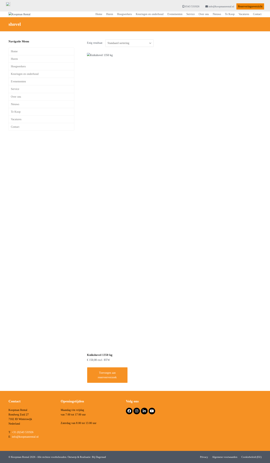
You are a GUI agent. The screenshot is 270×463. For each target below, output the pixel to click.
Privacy (204, 456)
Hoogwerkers (18, 66)
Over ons (16, 96)
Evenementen (18, 81)
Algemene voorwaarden (224, 456)
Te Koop (16, 111)
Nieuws (15, 104)
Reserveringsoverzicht (250, 6)
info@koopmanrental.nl (221, 6)
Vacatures (16, 119)
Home (14, 51)
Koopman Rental (20, 456)
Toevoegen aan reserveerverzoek (107, 375)
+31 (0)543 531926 (22, 432)
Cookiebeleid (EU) (251, 456)
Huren (14, 58)
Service (15, 89)
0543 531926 (192, 6)
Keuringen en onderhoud (25, 73)
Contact (15, 126)
